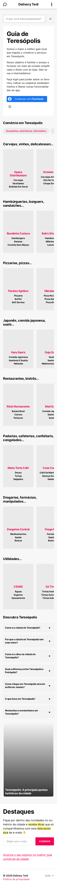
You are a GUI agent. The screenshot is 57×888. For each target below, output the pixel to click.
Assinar (44, 841)
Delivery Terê (28, 4)
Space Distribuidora (18, 173)
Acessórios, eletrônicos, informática (26, 131)
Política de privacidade (16, 879)
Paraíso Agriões (18, 291)
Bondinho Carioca (18, 233)
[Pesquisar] (50, 19)
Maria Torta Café (18, 467)
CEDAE (18, 586)
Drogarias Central (18, 529)
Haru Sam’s (18, 352)
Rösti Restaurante (18, 406)
